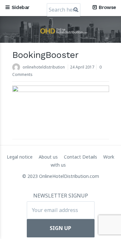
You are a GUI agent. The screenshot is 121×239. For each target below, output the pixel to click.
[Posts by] (17, 67)
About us (49, 157)
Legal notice (20, 157)
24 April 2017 (82, 67)
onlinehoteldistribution (44, 67)
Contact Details (81, 157)
